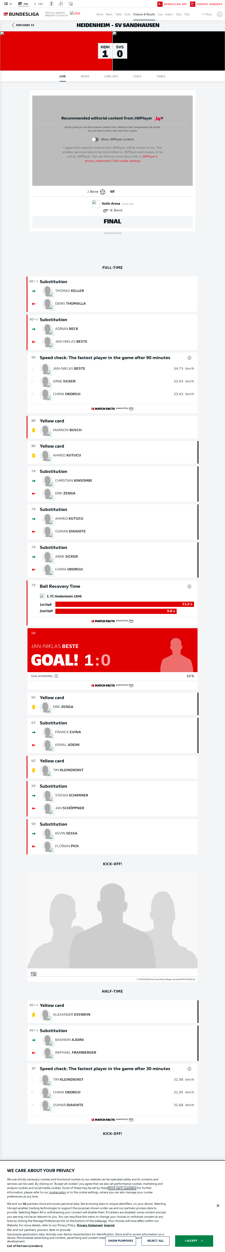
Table (118, 14)
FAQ (186, 14)
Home (99, 14)
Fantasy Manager (209, 4)
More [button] (209, 14)
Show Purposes (120, 1240)
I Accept (191, 1240)
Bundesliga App (175, 4)
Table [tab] (161, 76)
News (109, 14)
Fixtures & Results (144, 14)
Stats (179, 14)
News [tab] (85, 76)
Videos (169, 14)
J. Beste (92, 192)
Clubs (127, 14)
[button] (217, 14)
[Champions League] (61, 4)
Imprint (109, 1225)
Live (160, 14)
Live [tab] (63, 76)
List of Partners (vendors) (24, 1246)
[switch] (95, 139)
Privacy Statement (90, 1225)
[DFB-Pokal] (51, 4)
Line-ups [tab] (111, 76)
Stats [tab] (137, 76)
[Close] (218, 1205)
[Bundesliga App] (160, 4)
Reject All (155, 1240)
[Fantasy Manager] (192, 4)
